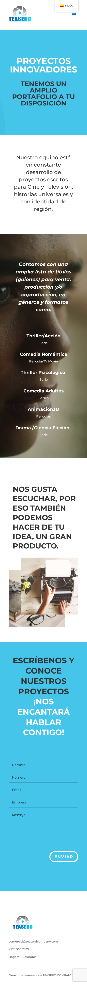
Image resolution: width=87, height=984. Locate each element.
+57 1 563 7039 (19, 949)
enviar (63, 856)
